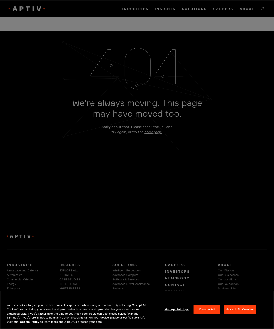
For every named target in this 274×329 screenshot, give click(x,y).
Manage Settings (176, 309)
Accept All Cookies (239, 309)
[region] (137, 309)
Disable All (206, 309)
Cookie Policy (29, 321)
